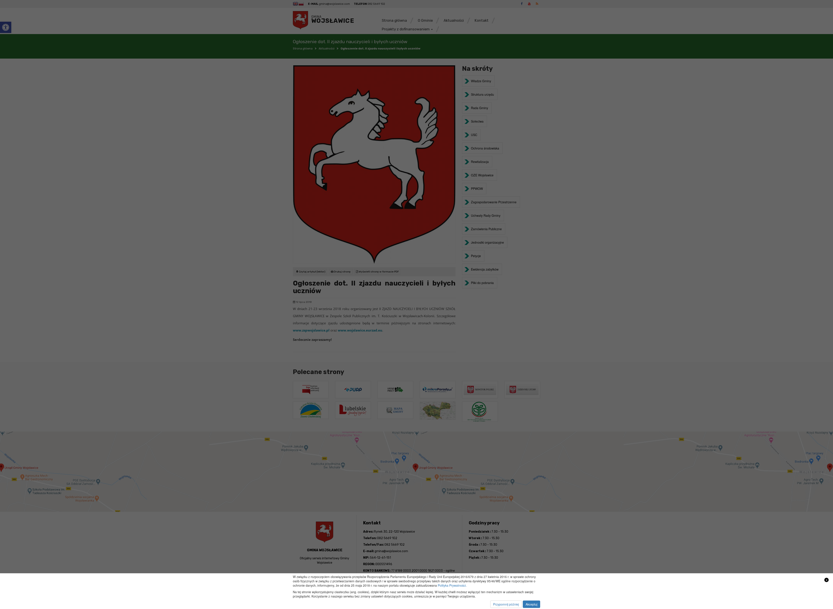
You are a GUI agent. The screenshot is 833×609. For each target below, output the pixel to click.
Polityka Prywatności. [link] (452, 585)
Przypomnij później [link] (506, 604)
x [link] (826, 580)
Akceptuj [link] (531, 604)
